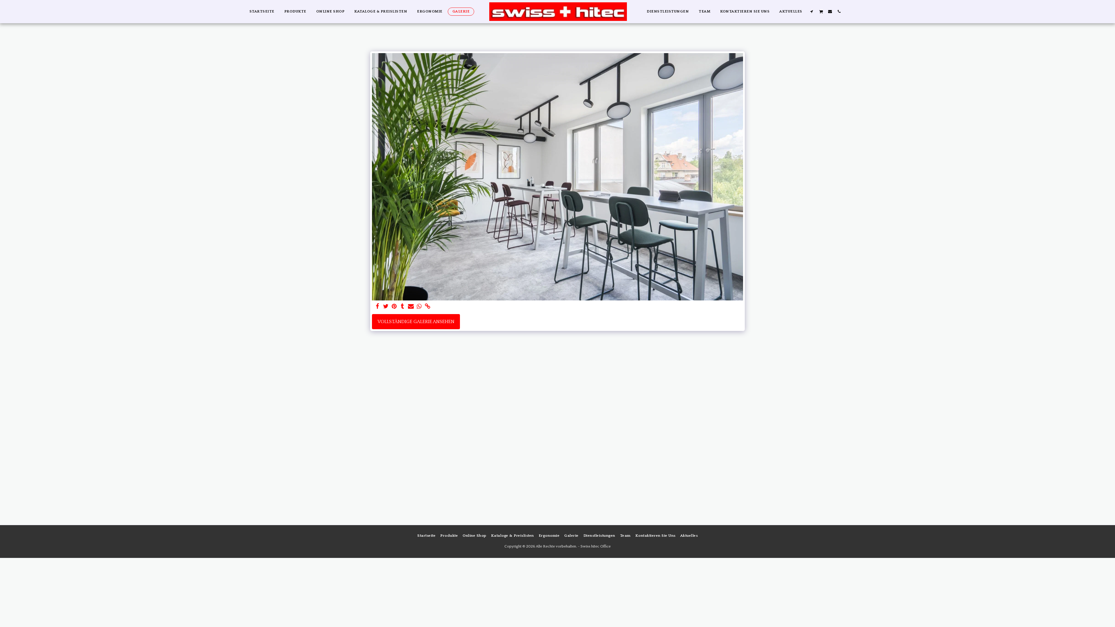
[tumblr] (403, 306)
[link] (428, 306)
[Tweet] (386, 306)
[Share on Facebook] (377, 306)
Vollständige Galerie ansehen (415, 321)
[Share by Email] (411, 306)
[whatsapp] (419, 306)
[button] (812, 11)
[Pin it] (394, 306)
